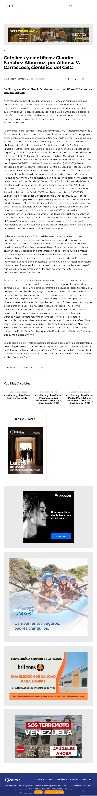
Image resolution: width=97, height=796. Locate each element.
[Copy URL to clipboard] (90, 79)
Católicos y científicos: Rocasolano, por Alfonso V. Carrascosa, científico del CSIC (48, 399)
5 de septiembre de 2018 (79, 392)
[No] (94, 789)
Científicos (27, 367)
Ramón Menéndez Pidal (48, 163)
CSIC (41, 367)
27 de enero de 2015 (48, 392)
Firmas (7, 51)
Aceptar (38, 792)
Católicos (11, 367)
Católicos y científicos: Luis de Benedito (17, 396)
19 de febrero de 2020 (17, 392)
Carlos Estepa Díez (62, 141)
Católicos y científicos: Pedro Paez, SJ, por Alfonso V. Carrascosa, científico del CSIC (79, 399)
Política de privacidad (54, 792)
